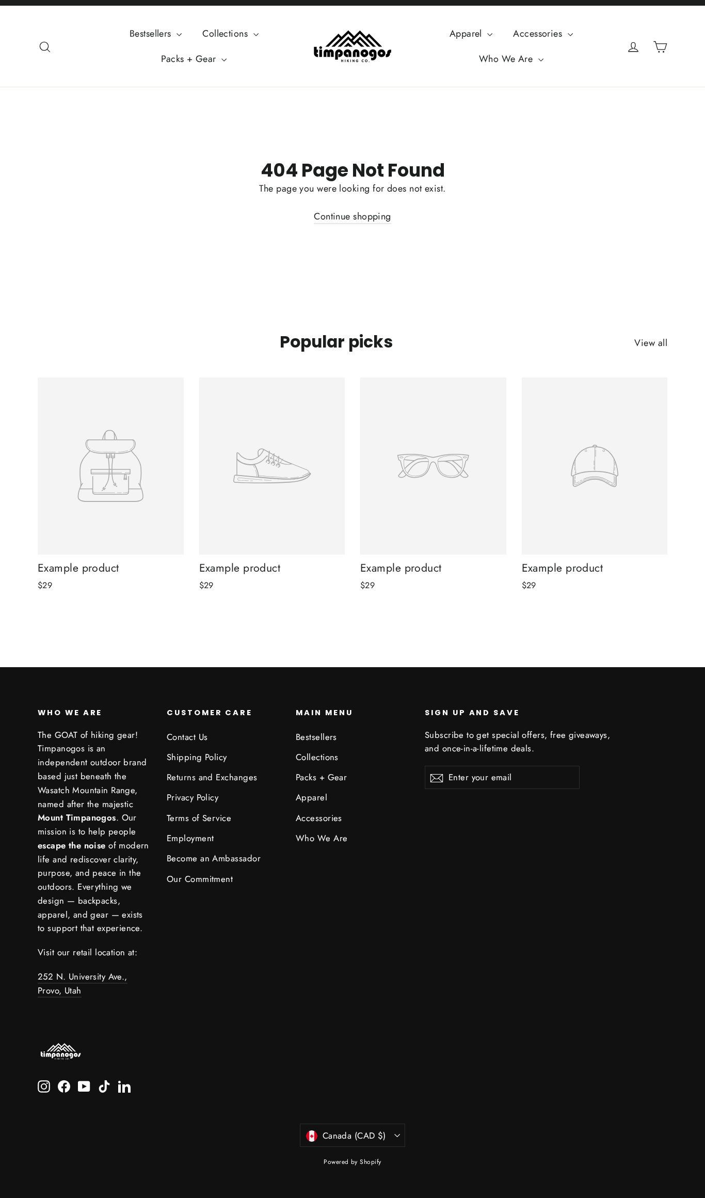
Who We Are (507, 59)
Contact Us (187, 737)
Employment (190, 838)
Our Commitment (200, 879)
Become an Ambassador (214, 858)
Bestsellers (152, 33)
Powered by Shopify (352, 1162)
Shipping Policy (197, 757)
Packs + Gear (190, 59)
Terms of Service (199, 818)
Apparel (467, 33)
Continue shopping (352, 216)
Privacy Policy (192, 797)
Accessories (539, 33)
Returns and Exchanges (212, 777)
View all (650, 343)
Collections (226, 33)
